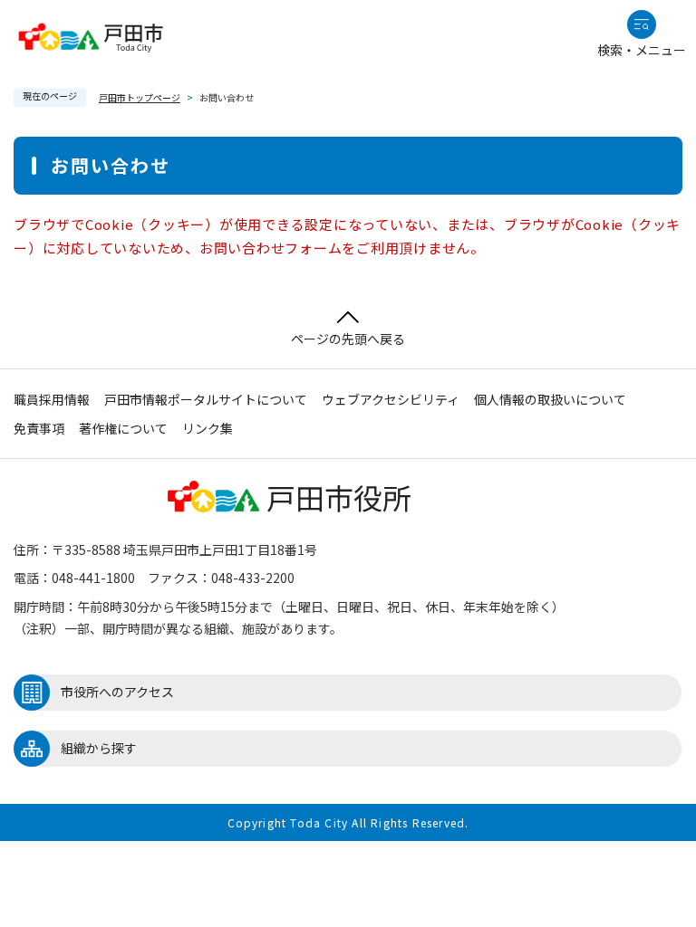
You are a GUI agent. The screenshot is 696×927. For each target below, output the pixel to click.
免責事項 (39, 428)
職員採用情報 (52, 399)
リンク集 (207, 428)
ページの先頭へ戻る (348, 339)
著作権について (123, 428)
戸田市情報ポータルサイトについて (205, 399)
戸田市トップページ (139, 97)
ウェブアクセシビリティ (390, 399)
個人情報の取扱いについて (550, 399)
